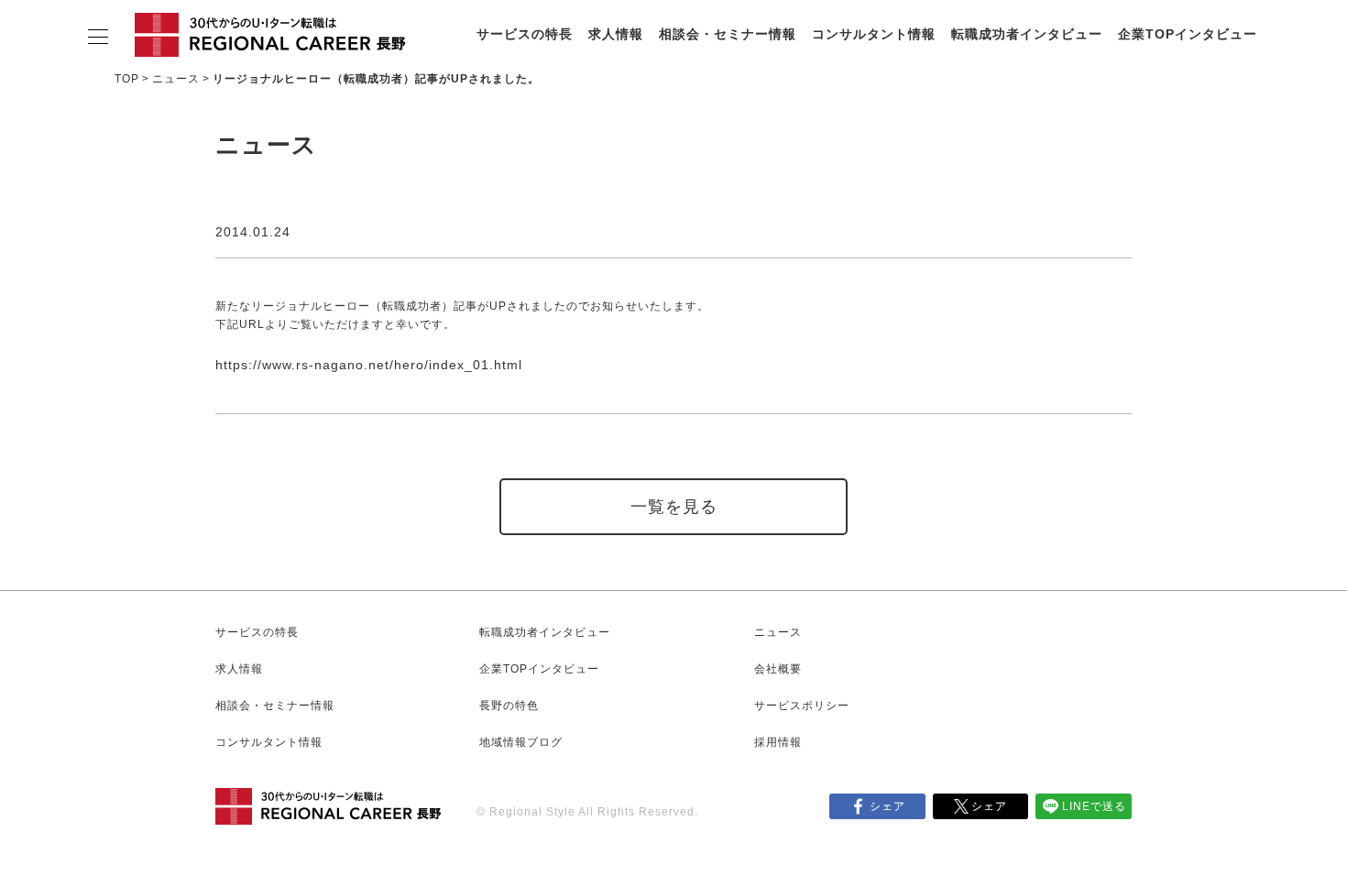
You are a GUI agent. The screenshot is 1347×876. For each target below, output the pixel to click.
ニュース (176, 78)
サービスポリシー (801, 705)
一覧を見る (673, 507)
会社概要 (778, 668)
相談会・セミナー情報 (727, 34)
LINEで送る (1094, 806)
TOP (127, 78)
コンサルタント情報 (874, 34)
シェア (887, 806)
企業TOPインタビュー (1187, 34)
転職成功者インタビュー (1026, 34)
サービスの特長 (524, 34)
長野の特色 (509, 705)
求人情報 (615, 34)
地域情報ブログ (521, 742)
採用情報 (778, 742)
